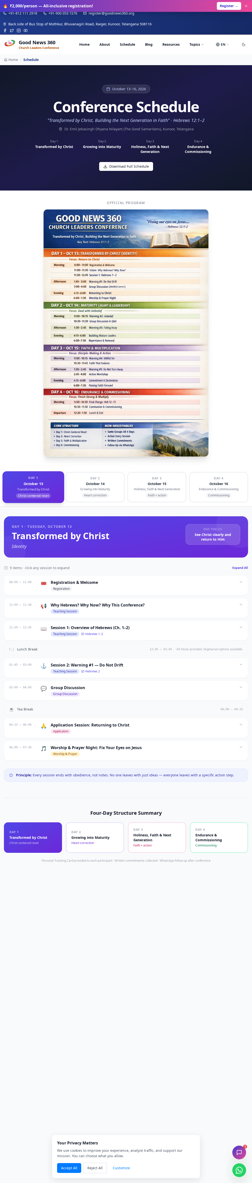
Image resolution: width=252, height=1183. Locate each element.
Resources (171, 44)
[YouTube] (26, 30)
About (104, 44)
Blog (149, 44)
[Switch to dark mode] (243, 44)
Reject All (95, 1168)
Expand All (240, 568)
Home (84, 44)
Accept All (69, 1168)
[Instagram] (19, 30)
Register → (229, 5)
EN (223, 44)
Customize (121, 1168)
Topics (194, 44)
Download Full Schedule (129, 166)
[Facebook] (5, 30)
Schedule (127, 44)
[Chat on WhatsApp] (239, 1170)
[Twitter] (12, 30)
